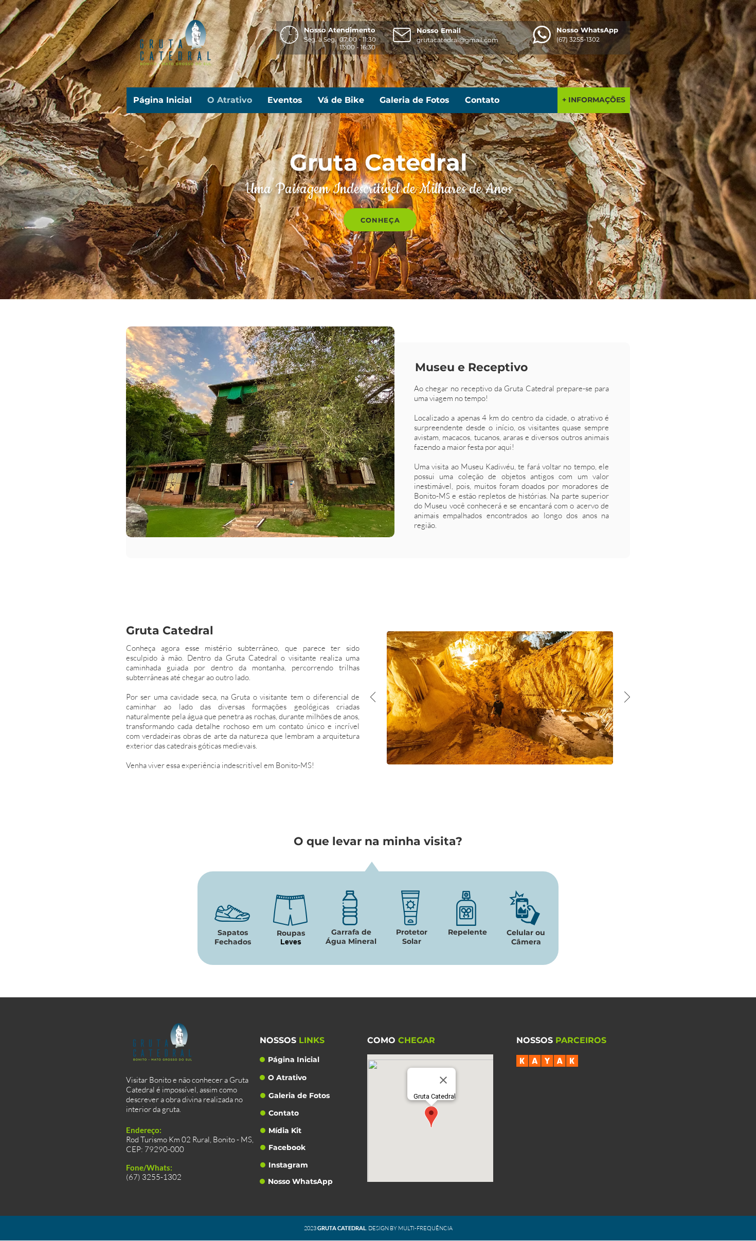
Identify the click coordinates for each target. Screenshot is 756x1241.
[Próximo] (627, 697)
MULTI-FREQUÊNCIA (425, 1228)
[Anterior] (373, 697)
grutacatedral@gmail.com (457, 40)
